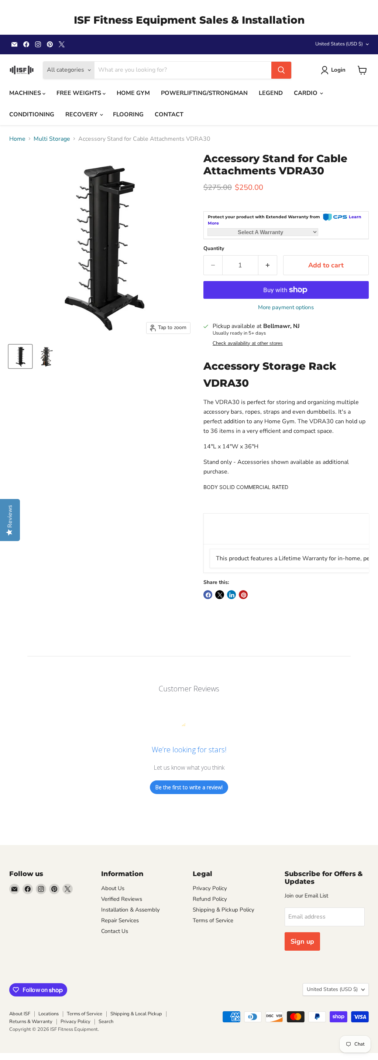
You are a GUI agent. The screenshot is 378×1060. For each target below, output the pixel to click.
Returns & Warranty (30, 1021)
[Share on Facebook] (207, 594)
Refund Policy (210, 899)
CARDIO (306, 93)
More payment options (286, 307)
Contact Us (114, 931)
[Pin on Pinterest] (243, 594)
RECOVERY (82, 114)
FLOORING (128, 114)
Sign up (302, 941)
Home (17, 139)
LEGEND (271, 93)
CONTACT (169, 114)
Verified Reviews (121, 899)
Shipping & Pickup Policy (223, 909)
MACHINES (25, 93)
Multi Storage (52, 139)
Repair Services (120, 920)
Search (106, 1021)
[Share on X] (219, 594)
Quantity (213, 249)
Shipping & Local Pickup (136, 1014)
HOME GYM (133, 93)
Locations (48, 1014)
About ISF (19, 1014)
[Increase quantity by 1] (267, 265)
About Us (112, 888)
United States (339, 44)
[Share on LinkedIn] (231, 594)
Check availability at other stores (248, 343)
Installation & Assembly (130, 909)
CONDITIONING (31, 114)
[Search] (281, 70)
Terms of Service (213, 920)
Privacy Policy (210, 888)
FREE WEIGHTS (79, 93)
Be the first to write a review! (189, 787)
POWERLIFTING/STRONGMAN (204, 93)
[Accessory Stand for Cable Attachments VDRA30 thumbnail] (20, 356)
